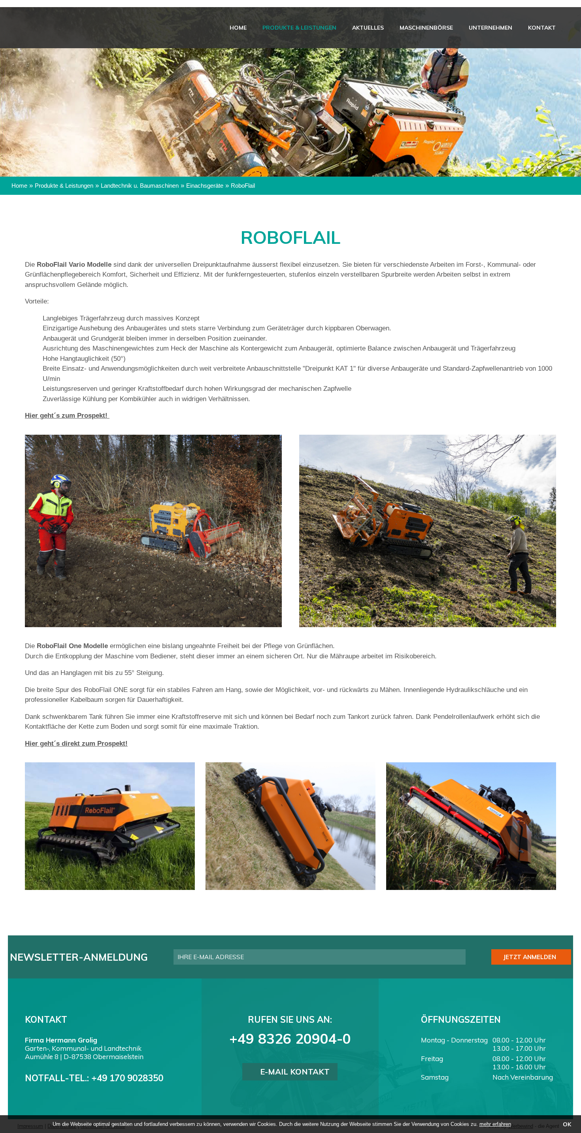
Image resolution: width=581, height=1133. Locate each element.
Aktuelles (395, 27)
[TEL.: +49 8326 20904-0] (570, 100)
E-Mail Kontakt (295, 1071)
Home (281, 27)
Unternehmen (502, 27)
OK (567, 1124)
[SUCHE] (570, 76)
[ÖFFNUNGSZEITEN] (570, 123)
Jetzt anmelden (529, 957)
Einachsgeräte (204, 185)
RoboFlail (243, 185)
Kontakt (546, 27)
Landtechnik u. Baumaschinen (140, 185)
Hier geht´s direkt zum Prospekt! (76, 743)
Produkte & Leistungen (335, 27)
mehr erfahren (495, 1124)
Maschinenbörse (446, 27)
